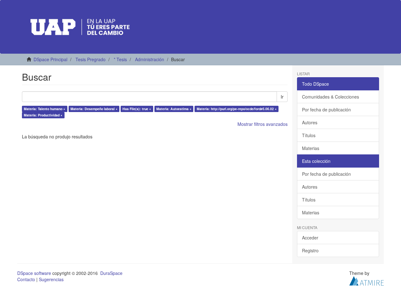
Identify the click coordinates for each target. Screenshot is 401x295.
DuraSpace (111, 273)
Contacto (26, 279)
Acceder (310, 237)
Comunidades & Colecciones (330, 97)
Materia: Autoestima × (173, 108)
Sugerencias (51, 279)
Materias (310, 148)
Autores (309, 122)
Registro (310, 250)
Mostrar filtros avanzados (262, 124)
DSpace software (34, 273)
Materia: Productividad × (43, 115)
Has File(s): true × (136, 108)
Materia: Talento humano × (44, 108)
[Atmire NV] (366, 280)
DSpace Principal (50, 59)
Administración (149, 59)
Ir (282, 97)
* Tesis (120, 59)
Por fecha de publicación (326, 109)
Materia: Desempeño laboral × (93, 108)
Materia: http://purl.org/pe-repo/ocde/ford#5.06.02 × (237, 108)
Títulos (308, 135)
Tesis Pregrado (91, 59)
